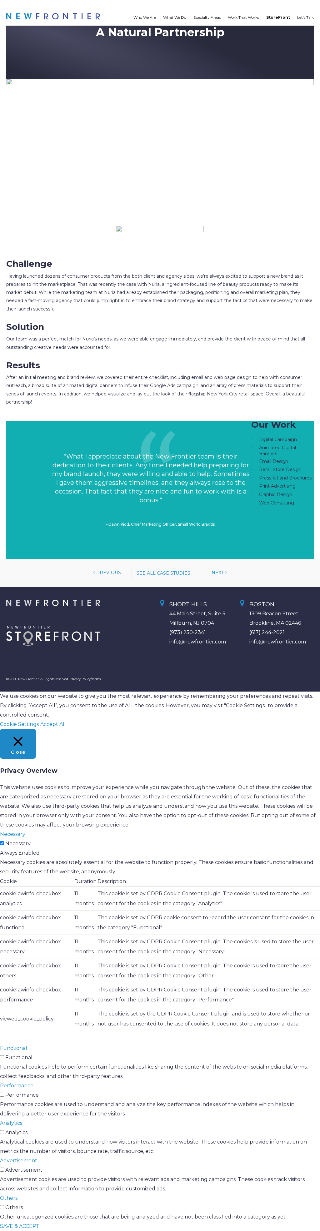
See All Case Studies (163, 573)
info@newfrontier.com (197, 642)
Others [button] (9, 1198)
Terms (96, 679)
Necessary (18, 843)
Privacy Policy (80, 679)
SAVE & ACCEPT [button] (19, 1226)
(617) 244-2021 (267, 632)
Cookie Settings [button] (19, 724)
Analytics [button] (11, 1123)
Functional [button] (13, 1048)
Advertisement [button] (18, 1161)
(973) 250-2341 (187, 632)
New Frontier (55, 16)
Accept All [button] (53, 724)
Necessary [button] (12, 834)
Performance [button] (16, 1086)
